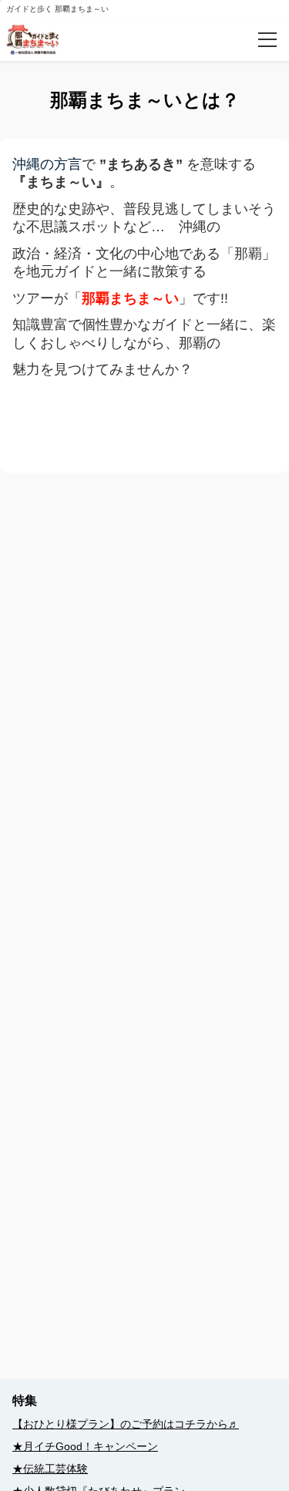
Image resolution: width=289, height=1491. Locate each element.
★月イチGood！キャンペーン (85, 1446)
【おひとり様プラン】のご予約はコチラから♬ (125, 1424)
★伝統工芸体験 (50, 1468)
